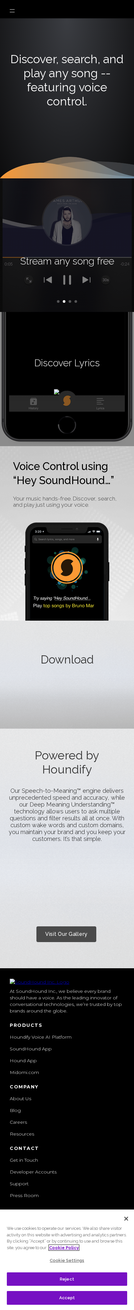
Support (19, 1184)
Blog (15, 1110)
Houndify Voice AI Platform (41, 1037)
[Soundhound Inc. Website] (39, 982)
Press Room (24, 1195)
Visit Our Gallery (66, 934)
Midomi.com (24, 1072)
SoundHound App (31, 1049)
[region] (67, 1260)
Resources (22, 1134)
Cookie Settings (67, 1260)
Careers (18, 1122)
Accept (67, 1297)
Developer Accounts (33, 1172)
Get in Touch (24, 1160)
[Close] (126, 1218)
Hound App (23, 1061)
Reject (67, 1279)
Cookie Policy (64, 1247)
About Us (20, 1098)
